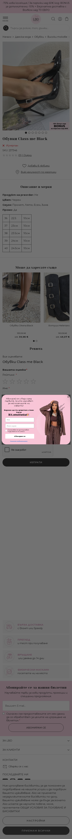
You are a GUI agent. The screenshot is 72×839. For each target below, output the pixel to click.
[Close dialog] (68, 396)
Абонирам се (19, 436)
